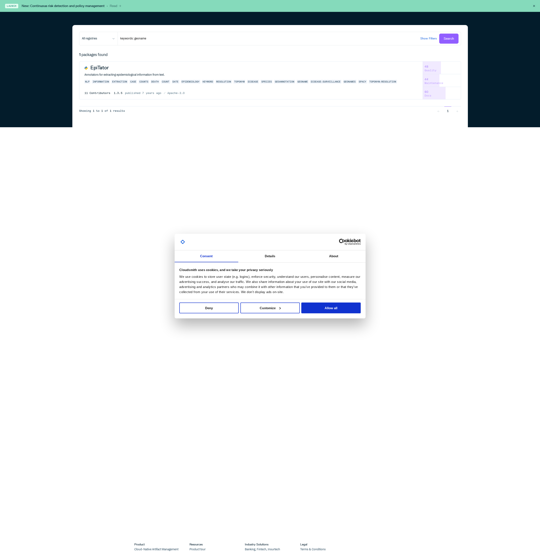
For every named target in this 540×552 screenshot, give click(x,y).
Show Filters (428, 38)
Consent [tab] (206, 256)
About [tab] (333, 256)
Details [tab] (270, 256)
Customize (268, 308)
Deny (209, 308)
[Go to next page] (457, 110)
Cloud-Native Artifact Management (156, 549)
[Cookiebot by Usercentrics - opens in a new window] (342, 242)
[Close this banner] (534, 6)
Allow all (331, 308)
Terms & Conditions (313, 549)
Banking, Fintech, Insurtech (262, 549)
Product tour (197, 549)
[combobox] (98, 38)
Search (449, 38)
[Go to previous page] (439, 110)
